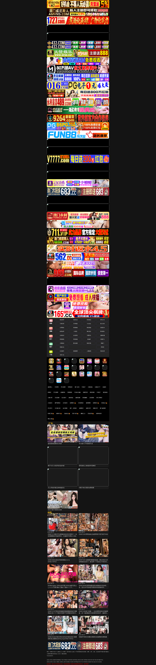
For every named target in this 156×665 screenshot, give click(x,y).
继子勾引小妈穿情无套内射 (56, 466)
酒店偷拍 (105, 392)
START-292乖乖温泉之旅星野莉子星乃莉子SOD (93, 534)
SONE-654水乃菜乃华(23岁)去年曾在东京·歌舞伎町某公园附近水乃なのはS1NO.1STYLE (62, 638)
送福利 (104, 387)
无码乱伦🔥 (104, 403)
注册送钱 (90, 387)
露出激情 (75, 343)
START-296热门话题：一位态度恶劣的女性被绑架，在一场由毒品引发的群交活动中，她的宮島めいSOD (93, 613)
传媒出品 (62, 347)
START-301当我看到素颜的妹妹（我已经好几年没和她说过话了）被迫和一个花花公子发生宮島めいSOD (93, 561)
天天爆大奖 (58, 408)
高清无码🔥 (91, 413)
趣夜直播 (78, 397)
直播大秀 (95, 408)
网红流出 (89, 331)
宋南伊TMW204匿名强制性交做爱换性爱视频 (93, 637)
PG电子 (84, 387)
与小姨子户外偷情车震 (86, 443)
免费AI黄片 (99, 413)
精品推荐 (62, 319)
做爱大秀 (88, 408)
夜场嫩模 (85, 397)
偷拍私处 (71, 397)
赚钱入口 (83, 413)
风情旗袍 (62, 339)
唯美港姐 (89, 327)
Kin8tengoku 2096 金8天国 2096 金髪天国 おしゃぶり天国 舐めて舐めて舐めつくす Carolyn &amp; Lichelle (62, 587)
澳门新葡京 (99, 397)
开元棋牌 (63, 387)
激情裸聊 (88, 403)
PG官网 (57, 387)
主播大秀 (50, 397)
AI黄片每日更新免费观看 (86, 488)
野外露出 (102, 331)
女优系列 (75, 335)
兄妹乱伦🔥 (67, 413)
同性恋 (102, 347)
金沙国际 (65, 408)
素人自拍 (102, 323)
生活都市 (62, 351)
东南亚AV (102, 327)
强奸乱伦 (75, 319)
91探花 (75, 331)
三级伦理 (62, 323)
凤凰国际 (70, 392)
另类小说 (62, 355)
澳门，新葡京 (73, 408)
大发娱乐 (50, 403)
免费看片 (81, 408)
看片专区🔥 (75, 413)
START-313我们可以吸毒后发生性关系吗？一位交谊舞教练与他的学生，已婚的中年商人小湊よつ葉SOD (62, 536)
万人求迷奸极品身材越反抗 (56, 488)
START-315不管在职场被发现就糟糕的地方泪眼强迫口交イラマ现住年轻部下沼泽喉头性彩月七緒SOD (62, 613)
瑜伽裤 (89, 339)
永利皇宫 (65, 403)
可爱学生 (89, 335)
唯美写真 (89, 343)
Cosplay (89, 323)
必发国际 (92, 397)
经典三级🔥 (51, 413)
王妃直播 (57, 397)
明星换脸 (75, 339)
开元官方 (50, 408)
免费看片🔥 (73, 403)
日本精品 (75, 323)
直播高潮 (85, 392)
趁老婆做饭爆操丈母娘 (55, 443)
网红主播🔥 (51, 419)
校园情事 (75, 351)
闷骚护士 (102, 339)
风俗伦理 (102, 351)
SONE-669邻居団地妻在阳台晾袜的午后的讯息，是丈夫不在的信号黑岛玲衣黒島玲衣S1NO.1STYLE (92, 587)
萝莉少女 (102, 319)
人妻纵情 (89, 351)
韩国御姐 (75, 327)
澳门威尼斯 (103, 408)
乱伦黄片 (64, 397)
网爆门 (102, 343)
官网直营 (70, 387)
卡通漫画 (62, 343)
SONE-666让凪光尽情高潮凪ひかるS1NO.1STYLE (59, 561)
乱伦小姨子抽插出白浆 (55, 510)
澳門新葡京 (58, 403)
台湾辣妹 (62, 327)
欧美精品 (89, 319)
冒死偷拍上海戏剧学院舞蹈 (87, 466)
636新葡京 (81, 403)
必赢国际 (63, 392)
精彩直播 (92, 392)
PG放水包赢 (77, 392)
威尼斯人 (50, 387)
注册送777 (97, 387)
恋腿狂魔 (102, 335)
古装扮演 (62, 335)
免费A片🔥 (59, 413)
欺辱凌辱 (62, 331)
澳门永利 (77, 387)
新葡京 (49, 392)
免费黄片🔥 (96, 403)
